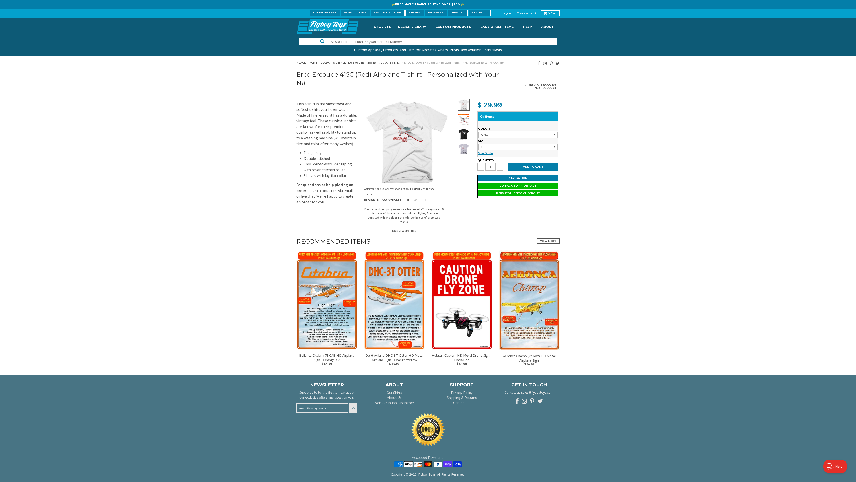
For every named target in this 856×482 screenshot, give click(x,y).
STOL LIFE (382, 27)
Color (484, 128)
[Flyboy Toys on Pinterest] (551, 63)
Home (313, 62)
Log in (507, 13)
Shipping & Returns (462, 398)
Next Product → (547, 87)
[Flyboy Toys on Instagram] (545, 63)
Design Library (412, 27)
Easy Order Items (497, 27)
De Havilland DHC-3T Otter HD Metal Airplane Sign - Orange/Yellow (394, 357)
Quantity (485, 160)
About (547, 27)
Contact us (461, 403)
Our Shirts (394, 393)
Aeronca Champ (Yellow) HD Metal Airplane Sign (529, 358)
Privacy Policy (462, 393)
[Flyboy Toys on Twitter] (558, 63)
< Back (301, 62)
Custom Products (453, 27)
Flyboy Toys (427, 474)
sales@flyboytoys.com (537, 392)
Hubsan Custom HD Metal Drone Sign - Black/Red (462, 357)
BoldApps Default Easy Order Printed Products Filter (360, 62)
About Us (394, 398)
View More (548, 241)
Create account (526, 13)
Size (481, 141)
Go (353, 407)
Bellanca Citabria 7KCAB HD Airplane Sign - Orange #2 (327, 357)
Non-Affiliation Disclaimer (394, 403)
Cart (552, 13)
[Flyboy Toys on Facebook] (539, 63)
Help (527, 27)
